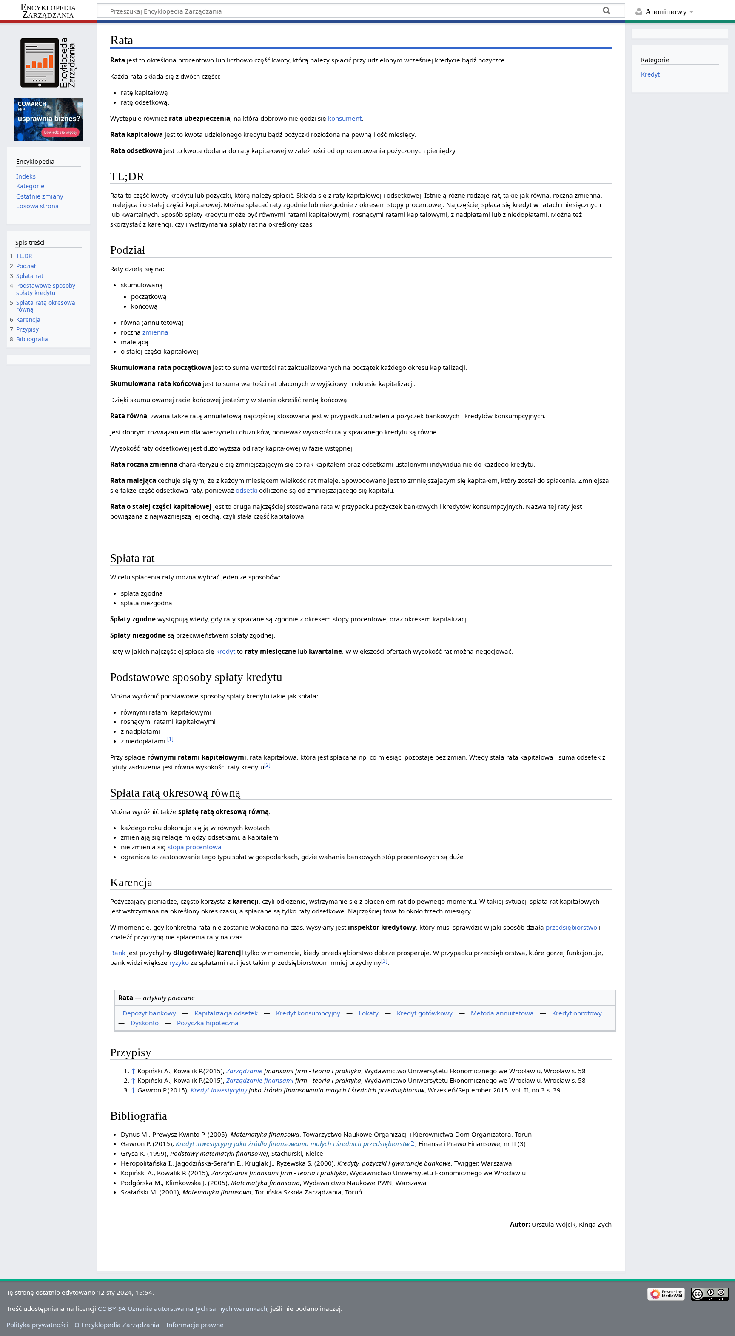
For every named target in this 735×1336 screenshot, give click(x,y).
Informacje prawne (195, 1324)
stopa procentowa (195, 846)
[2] (267, 765)
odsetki (246, 490)
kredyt (225, 651)
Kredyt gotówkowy (425, 1013)
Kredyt (650, 74)
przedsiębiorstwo (571, 927)
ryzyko (179, 962)
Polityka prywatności (37, 1324)
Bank (117, 952)
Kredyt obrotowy (577, 1013)
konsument (345, 118)
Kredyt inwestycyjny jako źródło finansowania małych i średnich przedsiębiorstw (293, 1143)
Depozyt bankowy (149, 1013)
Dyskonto (145, 1022)
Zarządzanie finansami (259, 1080)
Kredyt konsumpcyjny (308, 1013)
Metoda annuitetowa (502, 1013)
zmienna (155, 332)
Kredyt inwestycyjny (219, 1090)
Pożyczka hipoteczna (208, 1022)
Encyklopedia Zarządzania (48, 11)
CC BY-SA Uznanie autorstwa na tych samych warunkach (182, 1308)
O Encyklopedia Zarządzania (117, 1324)
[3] (384, 961)
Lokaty (369, 1013)
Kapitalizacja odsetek (226, 1013)
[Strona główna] (48, 62)
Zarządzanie (244, 1071)
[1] (170, 739)
